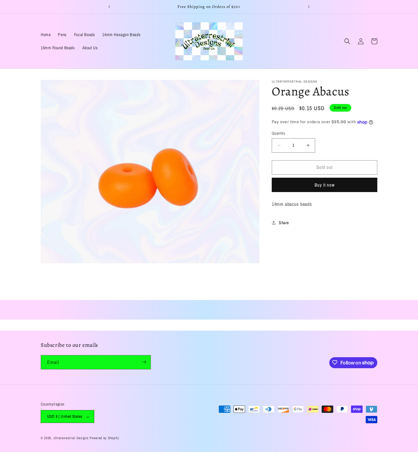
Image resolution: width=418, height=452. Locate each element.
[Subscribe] (144, 362)
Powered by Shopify (104, 438)
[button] (347, 41)
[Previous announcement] (109, 6)
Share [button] (284, 222)
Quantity (278, 133)
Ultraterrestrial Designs (71, 438)
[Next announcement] (308, 6)
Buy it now (325, 185)
